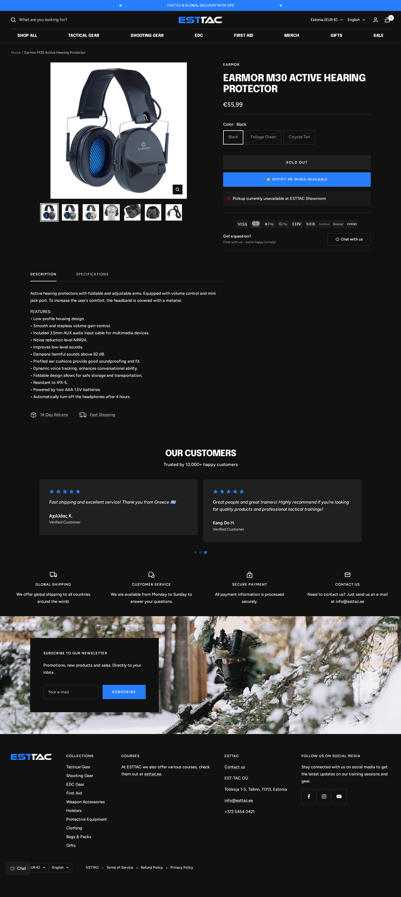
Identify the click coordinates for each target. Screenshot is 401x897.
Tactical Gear (83, 36)
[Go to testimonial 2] (200, 552)
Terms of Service (119, 867)
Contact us (235, 766)
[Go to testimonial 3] (205, 552)
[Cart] (387, 19)
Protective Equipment (86, 819)
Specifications (92, 274)
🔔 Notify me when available (297, 179)
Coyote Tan (299, 136)
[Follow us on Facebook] (308, 796)
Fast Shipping (102, 414)
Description (43, 274)
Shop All (27, 36)
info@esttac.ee (239, 800)
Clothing (74, 828)
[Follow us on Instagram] (323, 796)
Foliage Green (263, 136)
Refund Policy (152, 867)
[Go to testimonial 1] (195, 552)
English (354, 19)
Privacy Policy (181, 867)
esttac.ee (152, 774)
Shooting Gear (147, 36)
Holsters (74, 810)
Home (16, 52)
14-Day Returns (54, 414)
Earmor (231, 64)
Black (233, 136)
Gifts (336, 36)
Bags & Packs (78, 836)
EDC (199, 36)
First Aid (243, 36)
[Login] (375, 19)
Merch (291, 36)
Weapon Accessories (85, 801)
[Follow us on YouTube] (338, 796)
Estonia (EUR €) (324, 19)
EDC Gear (75, 784)
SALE (378, 36)
